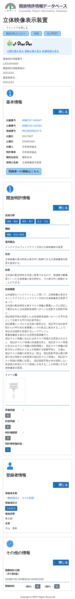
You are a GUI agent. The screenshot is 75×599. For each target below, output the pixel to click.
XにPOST (52, 33)
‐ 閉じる (61, 111)
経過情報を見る (50, 51)
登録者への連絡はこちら (23, 171)
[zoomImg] (15, 390)
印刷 (36, 33)
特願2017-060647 (32, 120)
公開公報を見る (15, 51)
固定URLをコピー (16, 33)
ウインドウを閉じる (17, 27)
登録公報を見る (33, 51)
